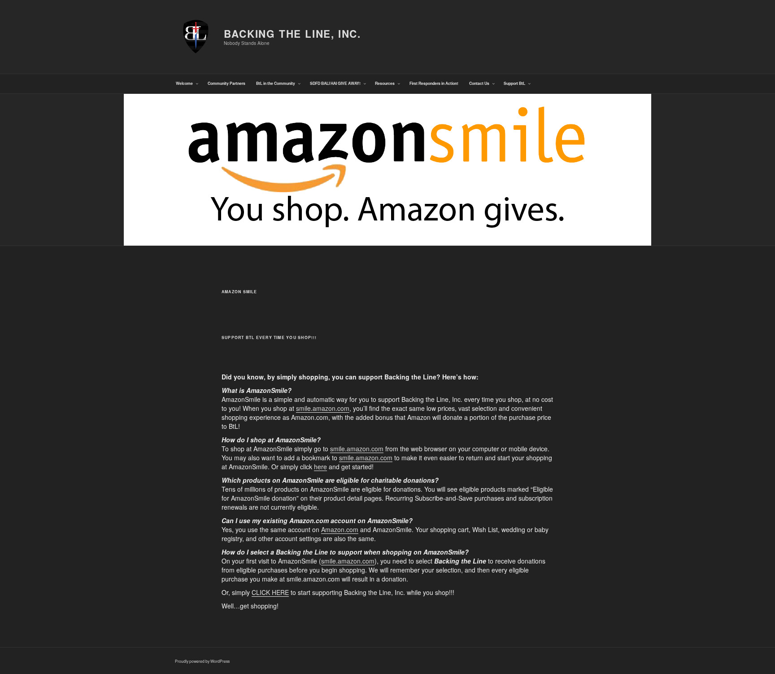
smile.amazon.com (322, 408)
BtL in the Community (275, 83)
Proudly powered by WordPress (202, 661)
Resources (385, 83)
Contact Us (479, 83)
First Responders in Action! (433, 83)
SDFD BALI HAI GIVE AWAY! (335, 83)
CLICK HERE (270, 592)
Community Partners (226, 83)
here (320, 466)
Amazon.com (339, 529)
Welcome (184, 83)
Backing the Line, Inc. (292, 33)
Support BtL (514, 83)
